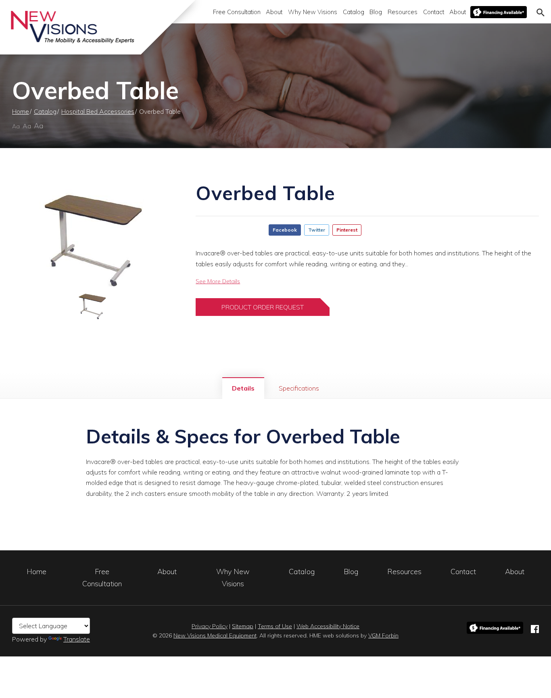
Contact (433, 12)
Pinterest (346, 230)
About (274, 12)
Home (20, 111)
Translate (76, 639)
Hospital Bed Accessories (97, 111)
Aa (16, 126)
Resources (402, 12)
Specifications (299, 388)
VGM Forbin (383, 635)
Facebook (285, 230)
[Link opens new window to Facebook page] (535, 628)
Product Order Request (262, 307)
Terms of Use (275, 626)
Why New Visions (312, 12)
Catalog (353, 12)
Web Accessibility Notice (327, 626)
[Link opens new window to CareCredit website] (498, 12)
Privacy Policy (209, 626)
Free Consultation (237, 12)
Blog (375, 12)
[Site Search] (540, 11)
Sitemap (242, 626)
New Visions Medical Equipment (215, 635)
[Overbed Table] (92, 235)
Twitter (316, 230)
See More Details (218, 281)
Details (243, 388)
